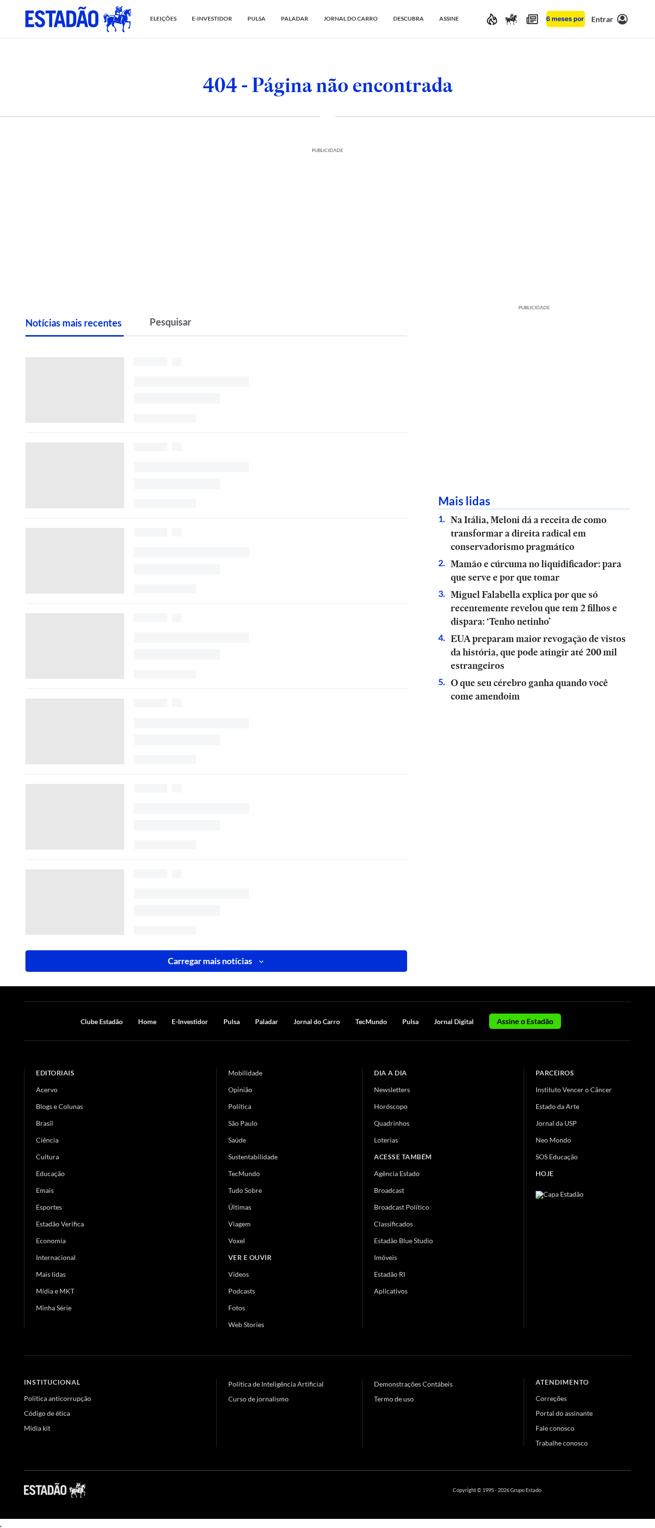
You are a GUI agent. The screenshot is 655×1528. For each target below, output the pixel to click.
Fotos (236, 1308)
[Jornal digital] (532, 19)
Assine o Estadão (525, 1021)
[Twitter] (580, 1490)
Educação (50, 1173)
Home (147, 1021)
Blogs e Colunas (59, 1106)
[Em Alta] (492, 19)
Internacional (56, 1257)
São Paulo (242, 1123)
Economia (51, 1240)
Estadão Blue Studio (403, 1240)
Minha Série (53, 1308)
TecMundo (371, 1021)
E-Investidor (190, 1021)
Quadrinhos (391, 1123)
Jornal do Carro (316, 1021)
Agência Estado (397, 1173)
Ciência (47, 1140)
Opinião (240, 1089)
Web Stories (246, 1324)
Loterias (386, 1140)
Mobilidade (245, 1073)
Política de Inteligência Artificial (276, 1384)
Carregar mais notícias (210, 961)
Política (239, 1106)
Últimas (239, 1207)
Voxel (236, 1240)
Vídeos (238, 1274)
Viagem (239, 1224)
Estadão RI (389, 1274)
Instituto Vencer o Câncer (574, 1089)
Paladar (266, 1021)
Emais (45, 1190)
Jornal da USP (556, 1123)
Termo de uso (394, 1399)
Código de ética (47, 1413)
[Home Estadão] (78, 19)
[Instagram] (604, 1490)
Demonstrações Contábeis (413, 1384)
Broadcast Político (401, 1207)
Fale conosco (555, 1428)
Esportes (49, 1207)
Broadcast (389, 1190)
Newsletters (392, 1089)
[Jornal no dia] (574, 1255)
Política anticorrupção (57, 1398)
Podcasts (241, 1291)
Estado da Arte (557, 1106)
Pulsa (231, 1021)
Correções (551, 1398)
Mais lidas (51, 1274)
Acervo (47, 1089)
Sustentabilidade (253, 1157)
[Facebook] (557, 1490)
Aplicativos (391, 1291)
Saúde (237, 1140)
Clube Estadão (102, 1021)
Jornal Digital (454, 1021)
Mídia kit (37, 1428)
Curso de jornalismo (258, 1399)
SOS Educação (557, 1157)
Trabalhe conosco (562, 1443)
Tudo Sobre (245, 1190)
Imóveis (385, 1257)
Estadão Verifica (60, 1224)
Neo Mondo (553, 1140)
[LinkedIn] (626, 1490)
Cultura (47, 1157)
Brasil (44, 1123)
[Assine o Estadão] (565, 19)
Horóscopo (391, 1106)
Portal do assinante (564, 1413)
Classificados (393, 1224)
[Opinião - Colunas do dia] (511, 19)
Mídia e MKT (55, 1291)
